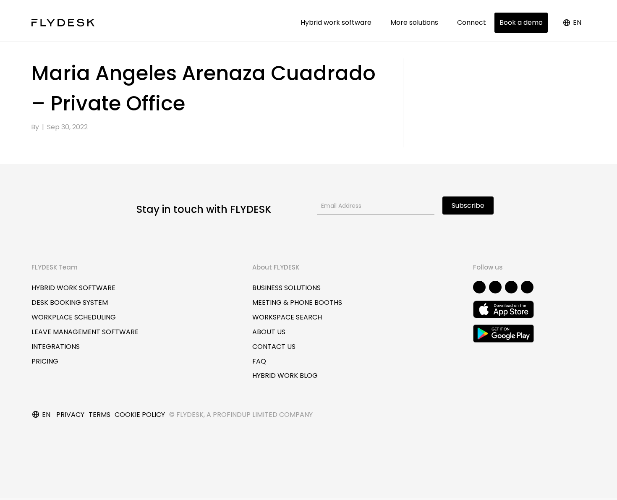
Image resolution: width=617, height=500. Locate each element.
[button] (479, 287)
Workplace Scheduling (73, 317)
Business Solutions (286, 288)
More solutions (416, 22)
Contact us (273, 346)
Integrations (55, 346)
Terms (99, 414)
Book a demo (521, 22)
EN (577, 22)
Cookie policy (140, 414)
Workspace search (287, 317)
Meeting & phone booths (297, 302)
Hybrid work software (338, 22)
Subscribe (468, 205)
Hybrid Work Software (73, 288)
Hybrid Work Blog (285, 375)
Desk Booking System (69, 302)
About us (268, 332)
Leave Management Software (85, 332)
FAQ (259, 361)
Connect (471, 22)
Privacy (70, 414)
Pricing (44, 361)
